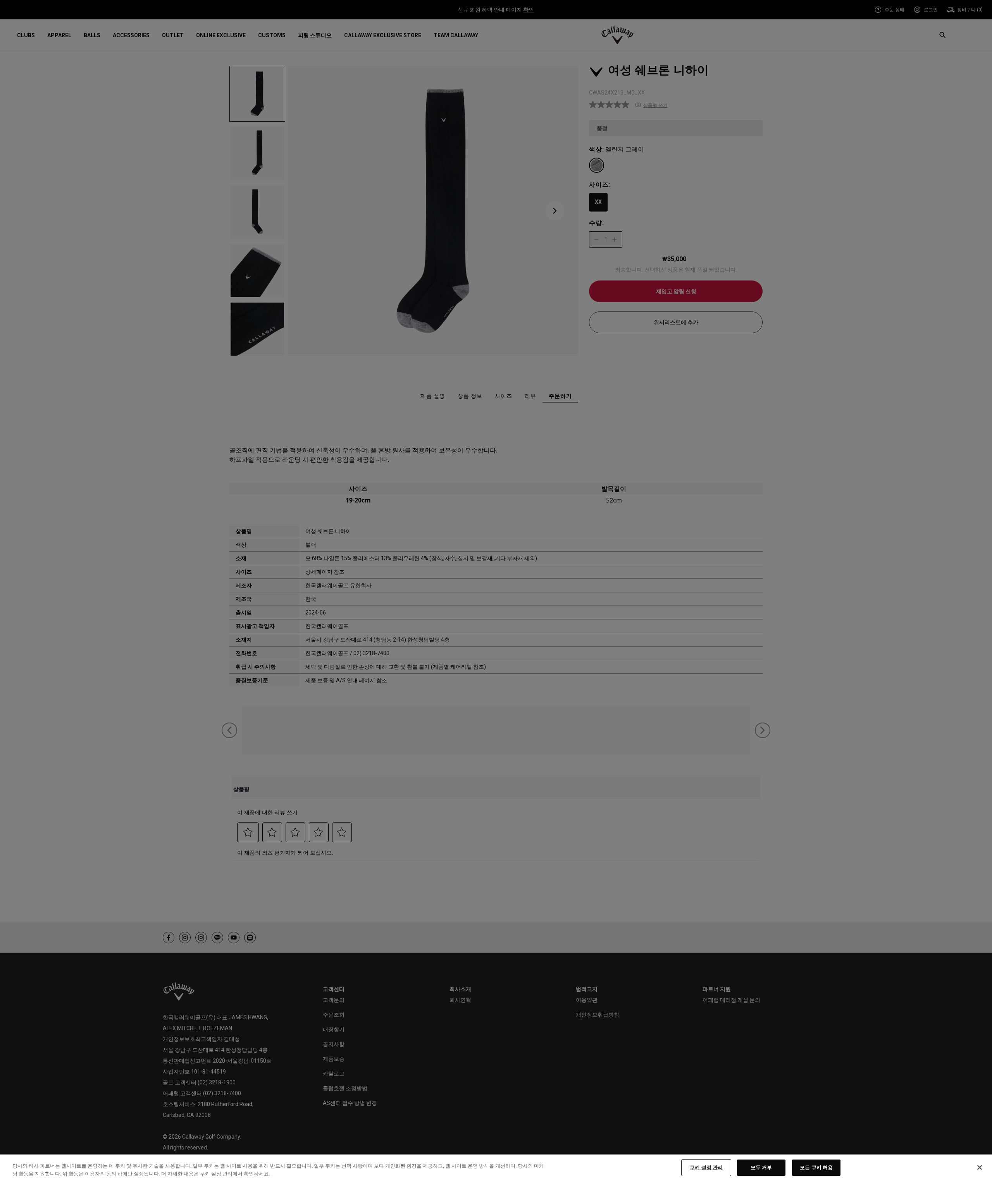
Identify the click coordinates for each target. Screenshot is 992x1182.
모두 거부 (761, 1167)
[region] (496, 1168)
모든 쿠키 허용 (816, 1167)
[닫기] (979, 1167)
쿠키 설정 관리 (706, 1167)
